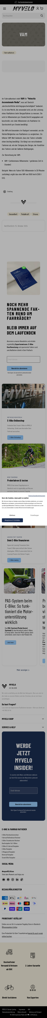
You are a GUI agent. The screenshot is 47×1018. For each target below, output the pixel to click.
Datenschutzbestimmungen (36, 496)
